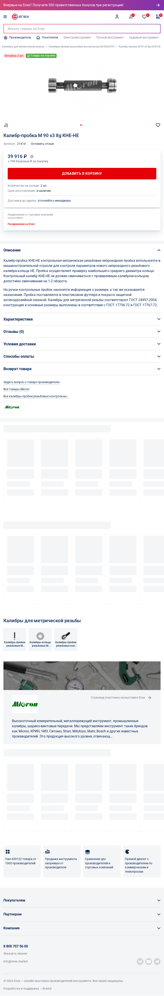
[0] (144, 16)
